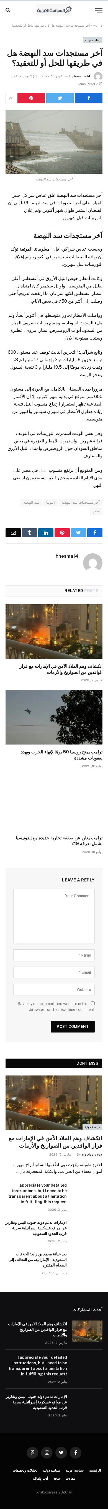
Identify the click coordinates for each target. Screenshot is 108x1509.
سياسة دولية (92, 40)
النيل (43, 470)
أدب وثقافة (40, 1478)
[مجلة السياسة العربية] (54, 10)
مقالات (70, 1478)
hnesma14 (82, 76)
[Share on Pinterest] (31, 98)
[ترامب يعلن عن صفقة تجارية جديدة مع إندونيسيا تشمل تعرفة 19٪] (54, 803)
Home (97, 25)
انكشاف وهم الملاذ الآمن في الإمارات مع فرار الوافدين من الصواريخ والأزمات (37, 1329)
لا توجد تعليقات (22, 76)
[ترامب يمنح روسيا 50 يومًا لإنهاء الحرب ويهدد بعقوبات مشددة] (54, 717)
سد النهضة (31, 502)
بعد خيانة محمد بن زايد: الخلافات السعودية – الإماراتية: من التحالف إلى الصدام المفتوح (38, 1259)
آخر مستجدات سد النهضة (81, 502)
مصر (96, 511)
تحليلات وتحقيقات (25, 1470)
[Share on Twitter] (60, 98)
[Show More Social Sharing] (11, 98)
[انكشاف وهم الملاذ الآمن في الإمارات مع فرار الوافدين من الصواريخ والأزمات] (54, 631)
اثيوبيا (50, 502)
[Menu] (98, 10)
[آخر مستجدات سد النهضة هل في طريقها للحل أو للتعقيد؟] (54, 142)
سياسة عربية (75, 1470)
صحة (56, 1478)
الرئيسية (95, 1470)
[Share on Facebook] (88, 98)
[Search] (8, 10)
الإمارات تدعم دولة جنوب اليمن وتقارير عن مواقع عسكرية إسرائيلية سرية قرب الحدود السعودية (36, 1228)
